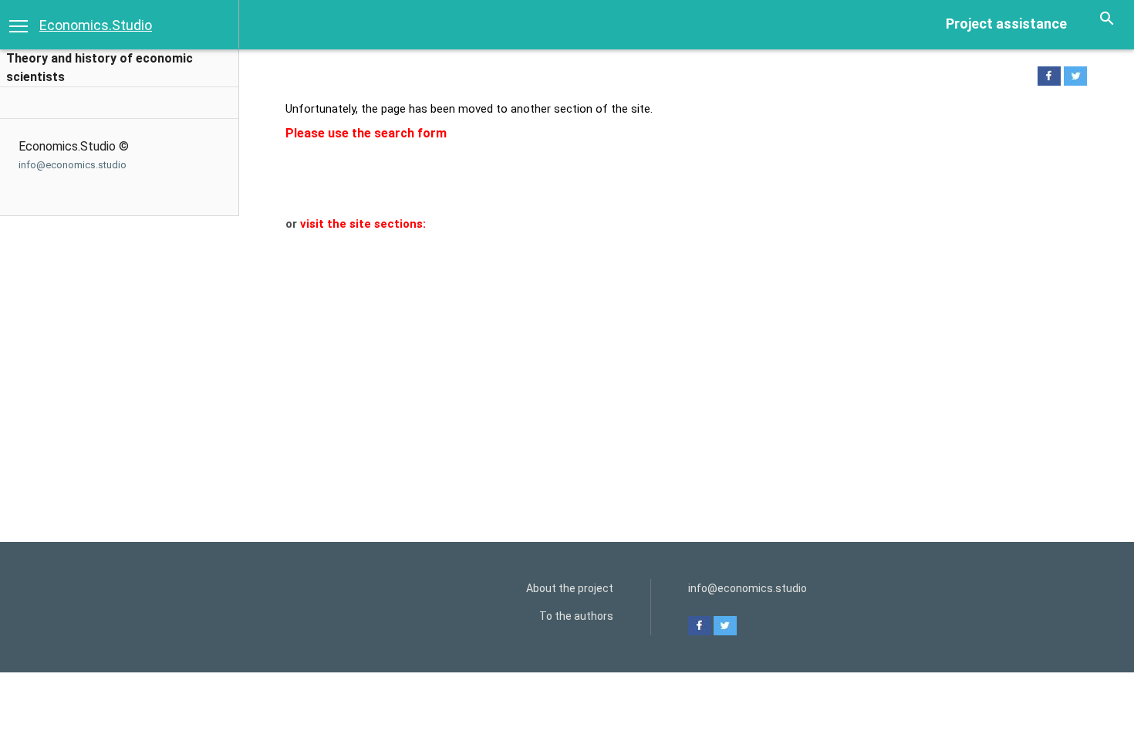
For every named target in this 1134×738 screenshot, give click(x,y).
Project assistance (1006, 23)
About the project (569, 588)
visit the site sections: (363, 224)
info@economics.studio (73, 165)
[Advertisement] (677, 349)
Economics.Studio (95, 25)
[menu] (18, 24)
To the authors (576, 616)
